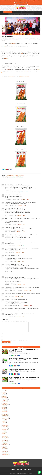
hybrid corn (26, 56)
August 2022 (4, 446)
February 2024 (5, 425)
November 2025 (5, 401)
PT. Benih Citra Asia (31, 39)
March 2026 (4, 397)
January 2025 (4, 414)
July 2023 (4, 430)
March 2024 (4, 423)
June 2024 (4, 422)
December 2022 (5, 440)
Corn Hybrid (12, 43)
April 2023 (4, 434)
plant (22, 53)
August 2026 (4, 390)
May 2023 (4, 433)
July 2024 (4, 421)
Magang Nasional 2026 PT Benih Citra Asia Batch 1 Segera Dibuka (22, 369)
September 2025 (5, 404)
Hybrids (8, 69)
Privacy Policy (12, 473)
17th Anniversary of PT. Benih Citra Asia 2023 (15, 175)
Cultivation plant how (9, 39)
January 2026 (4, 400)
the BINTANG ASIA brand (24, 76)
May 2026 (4, 394)
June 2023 (4, 432)
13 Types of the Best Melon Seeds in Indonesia (14, 176)
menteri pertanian (24, 39)
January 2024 (4, 426)
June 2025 (4, 407)
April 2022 (4, 447)
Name (3, 333)
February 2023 (5, 437)
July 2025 (4, 405)
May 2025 (4, 408)
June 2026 (4, 393)
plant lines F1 (27, 71)
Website (3, 338)
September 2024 (5, 418)
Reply (27, 191)
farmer (18, 39)
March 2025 (4, 411)
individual (4, 46)
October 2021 (4, 452)
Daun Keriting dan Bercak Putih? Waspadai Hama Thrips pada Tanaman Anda (24, 377)
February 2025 (5, 412)
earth (15, 39)
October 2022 (4, 443)
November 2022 (5, 441)
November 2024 (5, 417)
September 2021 (5, 454)
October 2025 (4, 403)
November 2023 (5, 429)
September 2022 (5, 444)
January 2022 (4, 450)
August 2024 (4, 419)
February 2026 (5, 399)
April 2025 (4, 410)
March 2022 (4, 448)
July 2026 (4, 392)
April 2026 (4, 396)
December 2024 (5, 415)
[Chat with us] (39, 472)
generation (6, 58)
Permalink (22, 191)
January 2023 (4, 439)
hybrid (38, 69)
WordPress (30, 473)
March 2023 (4, 436)
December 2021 (5, 451)
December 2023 (5, 428)
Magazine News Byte (22, 473)
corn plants (17, 45)
